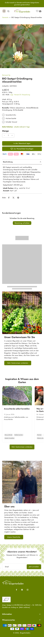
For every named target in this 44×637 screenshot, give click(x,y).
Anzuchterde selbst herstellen (17, 408)
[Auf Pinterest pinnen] (18, 197)
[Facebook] (16, 589)
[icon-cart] (39, 11)
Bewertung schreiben (22, 223)
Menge (5, 130)
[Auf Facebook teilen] (8, 197)
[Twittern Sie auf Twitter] (13, 197)
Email (7, 567)
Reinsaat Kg (6, 75)
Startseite (5, 17)
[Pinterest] (22, 589)
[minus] (4, 135)
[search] (8, 11)
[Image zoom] (22, 46)
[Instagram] (27, 589)
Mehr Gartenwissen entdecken (22, 447)
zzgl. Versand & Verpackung (20, 94)
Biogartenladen (25, 633)
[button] (22, 143)
